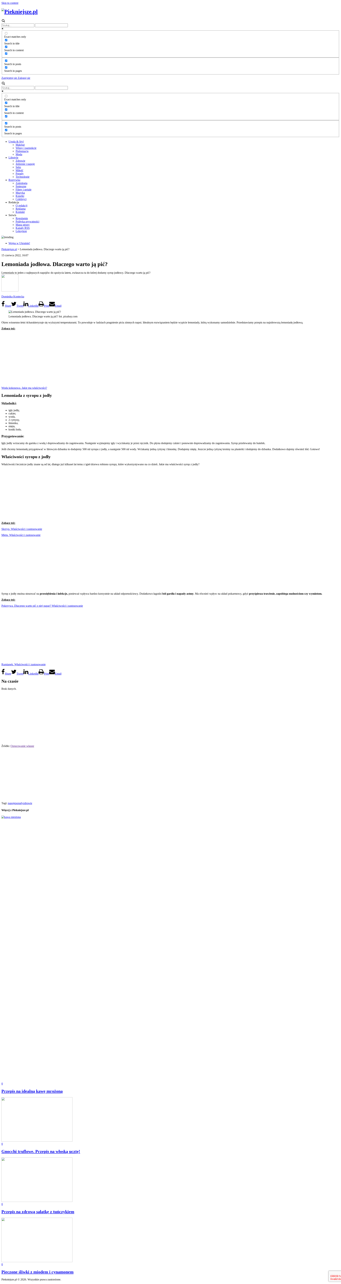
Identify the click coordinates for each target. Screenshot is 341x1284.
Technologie (22, 176)
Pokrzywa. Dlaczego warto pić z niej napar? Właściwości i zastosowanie (42, 605)
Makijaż (20, 144)
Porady (20, 173)
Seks (18, 167)
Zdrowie (20, 160)
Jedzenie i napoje (25, 163)
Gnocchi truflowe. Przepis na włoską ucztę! (40, 1151)
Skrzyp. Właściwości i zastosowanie (21, 528)
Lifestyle (13, 157)
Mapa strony (23, 224)
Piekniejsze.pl (9, 249)
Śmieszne (21, 186)
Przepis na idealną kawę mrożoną (32, 1091)
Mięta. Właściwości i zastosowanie (20, 535)
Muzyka (20, 192)
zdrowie (27, 803)
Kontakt (20, 211)
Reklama (21, 208)
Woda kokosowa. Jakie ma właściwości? (24, 387)
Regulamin (22, 218)
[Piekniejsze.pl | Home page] (19, 11)
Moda (19, 154)
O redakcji (21, 205)
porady (19, 803)
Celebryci (21, 199)
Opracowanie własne (22, 745)
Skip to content (9, 2)
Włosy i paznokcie (26, 147)
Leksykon (21, 231)
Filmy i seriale (23, 189)
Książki (20, 195)
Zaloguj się (23, 77)
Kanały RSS (23, 227)
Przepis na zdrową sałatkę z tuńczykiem (37, 1211)
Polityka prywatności (27, 221)
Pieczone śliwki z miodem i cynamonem (37, 1272)
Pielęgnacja (22, 151)
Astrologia (21, 183)
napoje (11, 803)
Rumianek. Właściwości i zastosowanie (23, 664)
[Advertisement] (170, 358)
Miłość (19, 170)
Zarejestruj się (9, 77)
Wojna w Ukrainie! (19, 243)
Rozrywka (14, 179)
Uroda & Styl (16, 141)
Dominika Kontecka (12, 296)
